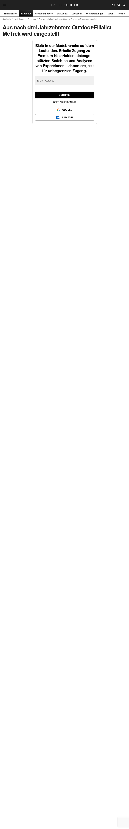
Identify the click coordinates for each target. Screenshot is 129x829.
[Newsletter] (113, 5)
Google (67, 109)
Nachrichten (19, 19)
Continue (64, 94)
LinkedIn (67, 117)
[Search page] (119, 5)
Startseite (7, 19)
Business (32, 19)
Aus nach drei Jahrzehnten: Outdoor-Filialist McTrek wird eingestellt (68, 19)
